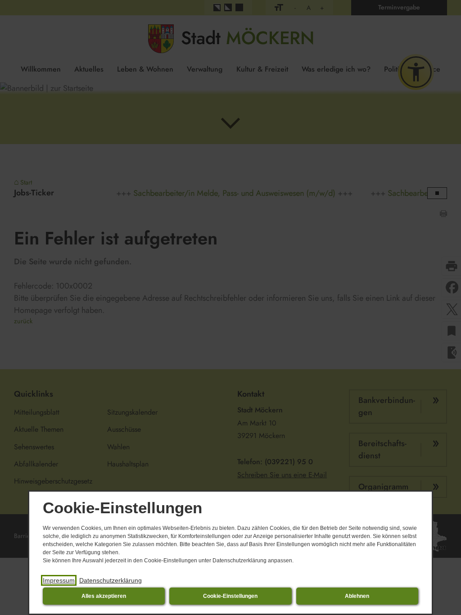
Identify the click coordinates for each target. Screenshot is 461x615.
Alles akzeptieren (103, 596)
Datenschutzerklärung (110, 580)
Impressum (59, 580)
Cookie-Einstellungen (230, 596)
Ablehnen (357, 596)
